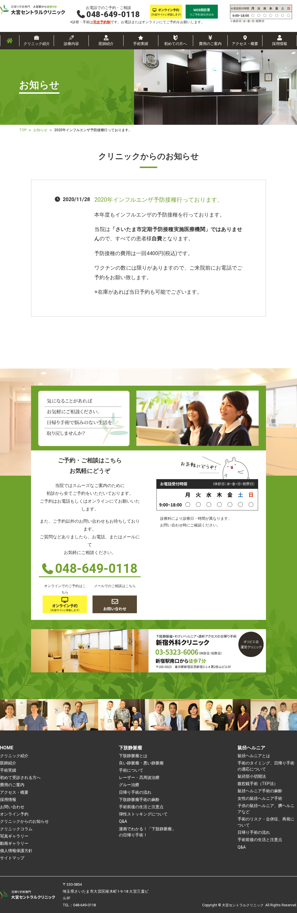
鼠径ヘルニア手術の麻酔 (260, 790)
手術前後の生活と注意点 (141, 806)
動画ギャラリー (14, 843)
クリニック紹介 (36, 44)
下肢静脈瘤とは (133, 755)
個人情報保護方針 (16, 850)
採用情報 (279, 44)
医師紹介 (106, 44)
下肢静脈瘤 (130, 747)
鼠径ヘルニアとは (254, 755)
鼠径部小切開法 (252, 776)
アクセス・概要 (245, 44)
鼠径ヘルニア (251, 747)
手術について (131, 770)
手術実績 (140, 44)
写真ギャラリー (14, 836)
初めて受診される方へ (20, 777)
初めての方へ (175, 44)
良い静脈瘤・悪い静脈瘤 (141, 763)
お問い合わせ (12, 806)
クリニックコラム (16, 829)
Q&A (123, 821)
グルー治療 (129, 784)
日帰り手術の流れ (135, 792)
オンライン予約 (14, 814)
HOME (6, 747)
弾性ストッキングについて (143, 814)
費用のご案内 (210, 44)
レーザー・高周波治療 (139, 777)
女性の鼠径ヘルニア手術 (260, 798)
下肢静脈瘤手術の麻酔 (139, 799)
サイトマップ (12, 858)
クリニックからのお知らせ (24, 821)
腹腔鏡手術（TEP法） (258, 783)
